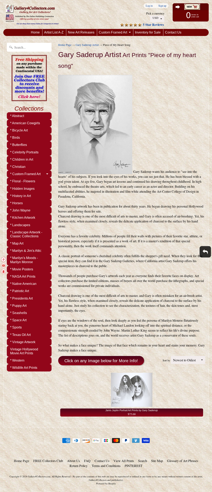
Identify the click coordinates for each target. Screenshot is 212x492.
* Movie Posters (21, 269)
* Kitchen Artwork (22, 217)
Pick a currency (155, 13)
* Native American (23, 283)
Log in (149, 5)
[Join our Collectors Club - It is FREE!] (29, 99)
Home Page (64, 45)
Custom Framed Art (113, 32)
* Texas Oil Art (20, 335)
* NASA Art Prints (22, 276)
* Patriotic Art (19, 291)
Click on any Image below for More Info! (101, 360)
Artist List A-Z (54, 32)
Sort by (166, 360)
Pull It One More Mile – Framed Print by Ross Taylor (52, 475)
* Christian (17, 166)
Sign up (162, 5)
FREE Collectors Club (48, 461)
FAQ (87, 461)
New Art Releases (81, 32)
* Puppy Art (18, 305)
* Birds (15, 137)
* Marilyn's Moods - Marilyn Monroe (24, 260)
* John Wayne (20, 210)
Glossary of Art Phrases (182, 461)
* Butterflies (18, 145)
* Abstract (17, 116)
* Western (17, 360)
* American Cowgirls (25, 123)
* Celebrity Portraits (24, 152)
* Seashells (18, 313)
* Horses (16, 203)
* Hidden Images (22, 188)
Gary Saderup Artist (87, 45)
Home (35, 32)
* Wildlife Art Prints (23, 367)
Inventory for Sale (148, 32)
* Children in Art (21, 159)
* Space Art (18, 320)
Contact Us (173, 32)
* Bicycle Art (19, 130)
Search (142, 461)
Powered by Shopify (106, 483)
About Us (73, 461)
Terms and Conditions (106, 465)
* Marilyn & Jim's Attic (25, 250)
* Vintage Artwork (22, 342)
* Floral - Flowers (22, 181)
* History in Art (20, 196)
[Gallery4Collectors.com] (32, 14)
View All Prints (123, 461)
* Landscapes (20, 225)
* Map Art (16, 243)
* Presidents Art (21, 298)
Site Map (157, 461)
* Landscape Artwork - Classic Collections (26, 234)
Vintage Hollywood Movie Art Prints (24, 351)
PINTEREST (133, 465)
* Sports (16, 327)
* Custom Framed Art (25, 174)
